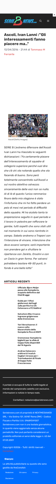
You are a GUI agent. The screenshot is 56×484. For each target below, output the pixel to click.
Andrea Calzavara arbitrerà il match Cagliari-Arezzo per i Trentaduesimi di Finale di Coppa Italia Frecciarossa (29, 357)
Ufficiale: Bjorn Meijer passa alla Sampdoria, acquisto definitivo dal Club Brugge (29, 291)
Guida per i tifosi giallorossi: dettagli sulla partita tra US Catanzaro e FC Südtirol (29, 304)
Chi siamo (23, 472)
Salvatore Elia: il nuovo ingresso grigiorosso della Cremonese (29, 316)
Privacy (35, 472)
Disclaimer (9, 478)
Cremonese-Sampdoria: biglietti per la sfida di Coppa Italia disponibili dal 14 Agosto (30, 341)
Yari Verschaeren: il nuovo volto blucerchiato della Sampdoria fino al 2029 (29, 328)
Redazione (9, 472)
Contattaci (8, 451)
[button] (40, 21)
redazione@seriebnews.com (39, 400)
